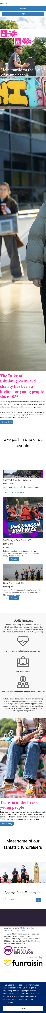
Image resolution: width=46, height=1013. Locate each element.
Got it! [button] (23, 1009)
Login (23, 13)
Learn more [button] (8, 1003)
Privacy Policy (20, 930)
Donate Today (7, 823)
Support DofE (7, 422)
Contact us (8, 930)
